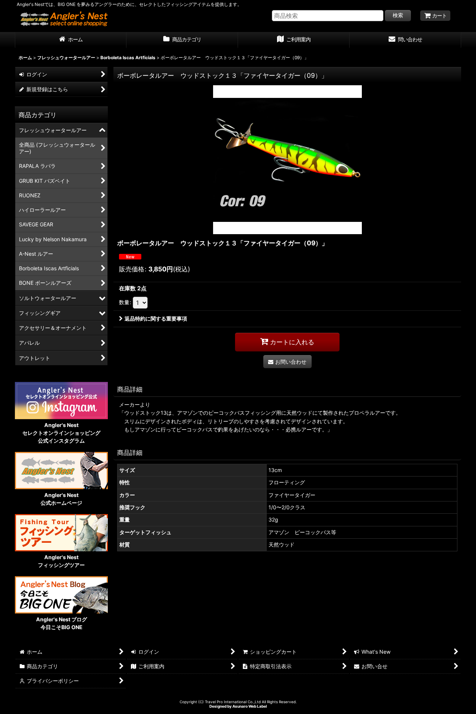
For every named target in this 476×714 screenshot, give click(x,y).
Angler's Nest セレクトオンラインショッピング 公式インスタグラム (61, 433)
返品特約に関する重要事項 (156, 318)
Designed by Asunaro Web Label (238, 706)
